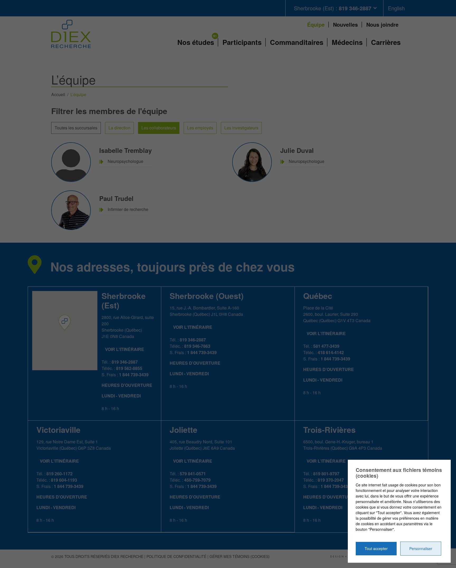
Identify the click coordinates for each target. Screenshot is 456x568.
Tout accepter (376, 548)
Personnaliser (420, 548)
